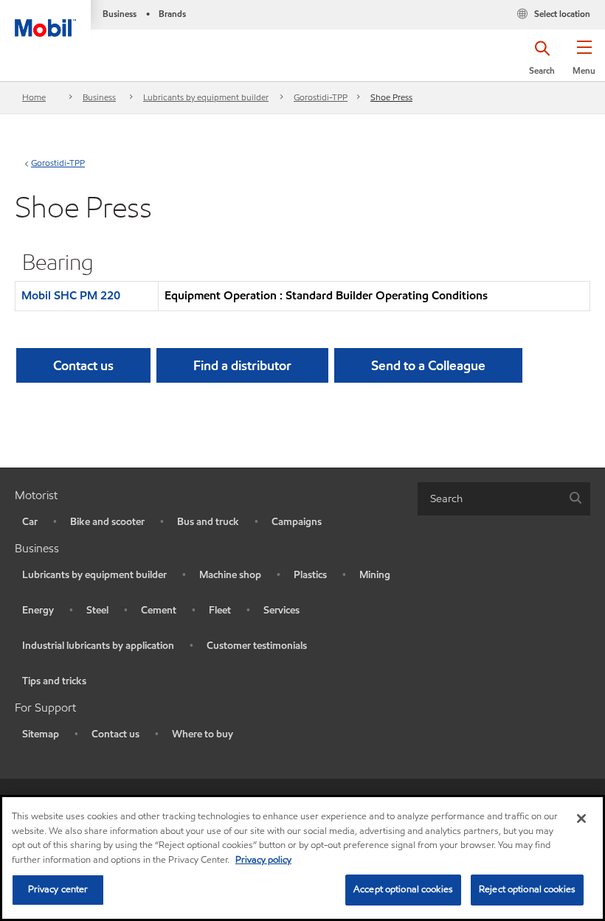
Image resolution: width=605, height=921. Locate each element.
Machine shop (230, 575)
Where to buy (202, 734)
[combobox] (504, 498)
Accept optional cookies (403, 889)
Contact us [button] (83, 365)
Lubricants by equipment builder (206, 97)
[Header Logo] (45, 18)
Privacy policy (263, 859)
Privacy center (58, 889)
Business (99, 97)
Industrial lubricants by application (98, 646)
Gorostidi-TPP (321, 97)
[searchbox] (489, 498)
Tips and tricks (54, 681)
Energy (38, 610)
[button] (584, 62)
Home (34, 97)
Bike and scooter (107, 522)
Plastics (310, 575)
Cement (158, 610)
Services (281, 610)
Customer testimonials (257, 646)
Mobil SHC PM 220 (70, 295)
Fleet (220, 610)
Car (30, 522)
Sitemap (40, 734)
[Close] (581, 818)
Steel (97, 610)
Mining (374, 575)
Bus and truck (208, 522)
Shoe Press (391, 97)
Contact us (115, 734)
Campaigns (297, 522)
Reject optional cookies (527, 889)
